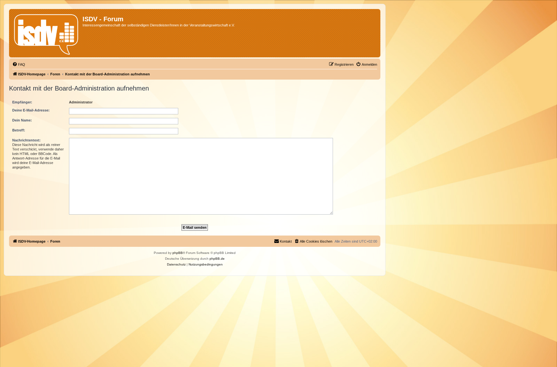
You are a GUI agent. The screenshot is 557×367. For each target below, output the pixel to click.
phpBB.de (217, 258)
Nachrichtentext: (26, 140)
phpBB (177, 253)
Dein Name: (22, 120)
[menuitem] (18, 64)
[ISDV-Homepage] (47, 33)
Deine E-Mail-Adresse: (31, 110)
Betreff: (18, 130)
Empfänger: (22, 102)
